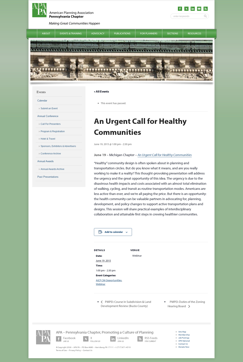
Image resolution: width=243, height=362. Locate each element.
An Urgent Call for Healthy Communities (165, 155)
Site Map (182, 331)
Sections (172, 33)
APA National (184, 340)
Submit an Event (49, 108)
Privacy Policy (75, 350)
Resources (194, 33)
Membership (184, 334)
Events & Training (71, 33)
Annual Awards (45, 161)
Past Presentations (47, 176)
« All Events (101, 91)
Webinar (100, 284)
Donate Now (183, 347)
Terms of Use (61, 350)
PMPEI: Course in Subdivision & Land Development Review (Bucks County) (126, 304)
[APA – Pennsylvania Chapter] (69, 24)
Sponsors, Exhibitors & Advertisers (58, 146)
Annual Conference (47, 116)
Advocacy (97, 33)
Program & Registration (53, 131)
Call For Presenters (51, 124)
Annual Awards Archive (52, 169)
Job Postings (183, 337)
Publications (122, 33)
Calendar (42, 100)
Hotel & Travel (48, 138)
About (46, 33)
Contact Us (87, 350)
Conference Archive (51, 153)
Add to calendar (114, 232)
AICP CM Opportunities (109, 280)
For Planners (148, 33)
